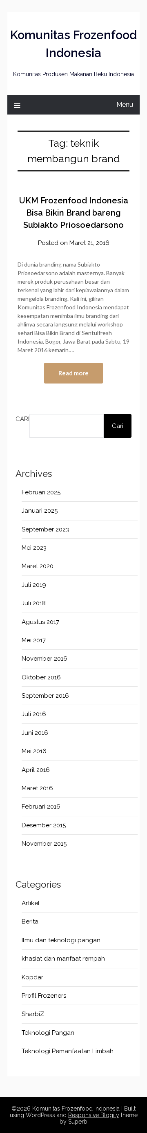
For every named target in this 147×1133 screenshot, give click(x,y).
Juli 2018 (34, 603)
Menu (124, 104)
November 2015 (44, 843)
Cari (22, 419)
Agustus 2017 (40, 622)
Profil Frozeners (44, 995)
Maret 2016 (37, 788)
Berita (30, 921)
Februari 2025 (41, 492)
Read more (73, 373)
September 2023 (45, 529)
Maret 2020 (37, 566)
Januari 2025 (40, 510)
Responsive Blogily (93, 1115)
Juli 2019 (34, 585)
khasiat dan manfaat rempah (63, 958)
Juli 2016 (34, 714)
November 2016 (44, 658)
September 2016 (45, 695)
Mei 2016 (34, 751)
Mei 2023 (34, 547)
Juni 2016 (35, 732)
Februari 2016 (41, 806)
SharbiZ (33, 1014)
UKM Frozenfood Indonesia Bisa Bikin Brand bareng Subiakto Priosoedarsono (73, 213)
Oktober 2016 (41, 677)
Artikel (31, 903)
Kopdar (32, 977)
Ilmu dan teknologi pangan (61, 940)
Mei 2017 (34, 640)
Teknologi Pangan (48, 1032)
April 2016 (36, 770)
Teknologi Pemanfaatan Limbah (68, 1051)
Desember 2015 (44, 825)
